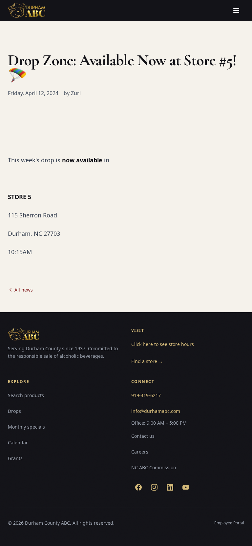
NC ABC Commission (153, 467)
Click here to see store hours (162, 344)
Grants (15, 458)
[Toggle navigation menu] (236, 10)
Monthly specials (26, 427)
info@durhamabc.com (155, 411)
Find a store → (147, 361)
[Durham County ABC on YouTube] (185, 487)
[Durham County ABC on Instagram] (154, 487)
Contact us (143, 436)
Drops (14, 411)
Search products (26, 395)
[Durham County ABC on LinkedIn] (170, 487)
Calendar (18, 442)
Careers (139, 452)
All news (23, 290)
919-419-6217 (146, 395)
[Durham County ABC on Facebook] (138, 487)
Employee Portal (229, 523)
